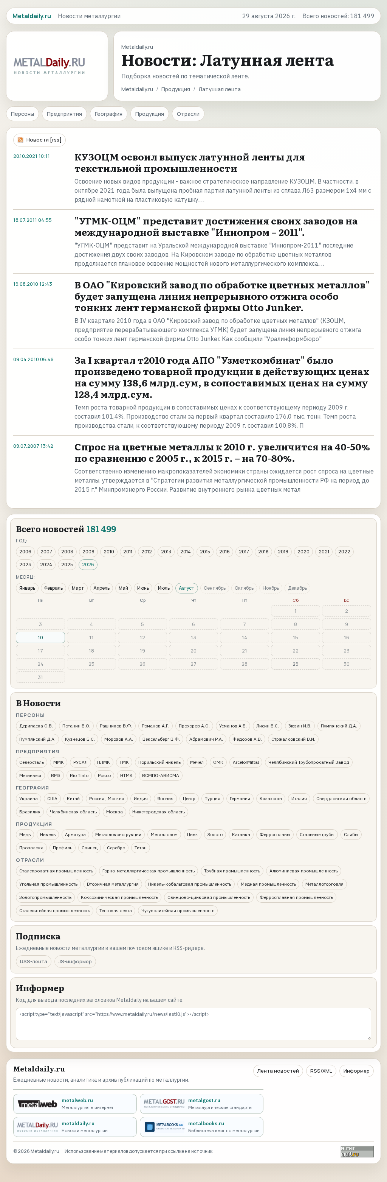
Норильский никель (159, 762)
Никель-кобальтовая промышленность (189, 884)
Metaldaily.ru (137, 89)
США (52, 798)
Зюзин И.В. (299, 726)
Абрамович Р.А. (206, 739)
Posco (104, 775)
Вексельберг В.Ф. (161, 739)
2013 (166, 551)
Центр (189, 798)
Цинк (192, 834)
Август (187, 588)
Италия (299, 798)
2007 (46, 551)
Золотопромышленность (45, 897)
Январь (27, 588)
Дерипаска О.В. (36, 726)
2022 (344, 551)
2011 (127, 551)
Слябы (351, 834)
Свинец (90, 847)
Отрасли (188, 113)
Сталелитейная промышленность (54, 910)
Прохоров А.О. (194, 726)
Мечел (197, 762)
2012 (146, 551)
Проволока (31, 847)
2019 (283, 551)
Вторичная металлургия (113, 884)
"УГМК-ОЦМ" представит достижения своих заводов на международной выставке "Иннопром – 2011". (216, 226)
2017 (244, 551)
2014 (185, 551)
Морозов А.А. (118, 739)
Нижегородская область (158, 811)
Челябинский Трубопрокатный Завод (308, 762)
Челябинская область (73, 811)
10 (40, 637)
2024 (46, 564)
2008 (67, 551)
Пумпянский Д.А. (339, 726)
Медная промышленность (268, 884)
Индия (141, 798)
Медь (25, 834)
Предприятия (64, 113)
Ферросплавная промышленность (296, 897)
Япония (165, 798)
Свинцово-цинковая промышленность (208, 897)
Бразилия (29, 811)
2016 (224, 551)
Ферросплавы (275, 834)
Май (123, 588)
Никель (48, 834)
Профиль (62, 847)
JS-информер (75, 961)
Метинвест (30, 775)
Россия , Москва (106, 798)
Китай (73, 798)
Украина (28, 798)
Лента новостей (278, 1070)
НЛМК (103, 762)
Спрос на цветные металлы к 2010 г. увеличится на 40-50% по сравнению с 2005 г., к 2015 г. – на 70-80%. (222, 452)
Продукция (175, 89)
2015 (205, 551)
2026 (88, 564)
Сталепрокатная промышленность (56, 871)
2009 (88, 551)
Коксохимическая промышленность (119, 897)
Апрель (101, 588)
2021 (324, 551)
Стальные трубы (317, 834)
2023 (25, 564)
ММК (58, 762)
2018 (263, 551)
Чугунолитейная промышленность (177, 910)
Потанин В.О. (76, 726)
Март (78, 588)
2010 (109, 551)
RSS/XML (321, 1070)
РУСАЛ (80, 762)
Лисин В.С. (267, 726)
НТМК (126, 775)
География (108, 113)
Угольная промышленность (48, 884)
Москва (114, 811)
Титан (141, 847)
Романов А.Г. (155, 726)
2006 (25, 551)
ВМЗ (55, 775)
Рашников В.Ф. (116, 726)
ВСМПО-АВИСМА (160, 775)
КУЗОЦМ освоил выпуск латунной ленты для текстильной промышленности (189, 162)
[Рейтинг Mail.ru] (357, 1151)
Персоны (22, 113)
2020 (303, 551)
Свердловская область (341, 798)
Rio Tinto (79, 775)
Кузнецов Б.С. (80, 739)
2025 (67, 564)
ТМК (124, 762)
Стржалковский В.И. (293, 739)
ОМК (218, 762)
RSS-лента (33, 961)
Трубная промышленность (232, 871)
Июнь (143, 588)
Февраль (53, 588)
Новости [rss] (44, 139)
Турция (212, 798)
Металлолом (164, 834)
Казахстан (271, 798)
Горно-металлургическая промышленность (148, 871)
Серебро (116, 847)
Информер (357, 1070)
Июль (164, 588)
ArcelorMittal (246, 762)
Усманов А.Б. (233, 726)
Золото (215, 834)
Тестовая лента (115, 910)
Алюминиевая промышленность (303, 871)
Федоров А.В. (247, 739)
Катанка (241, 834)
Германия (240, 798)
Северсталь (31, 762)
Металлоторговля (324, 884)
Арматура (75, 834)
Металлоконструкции (118, 834)
